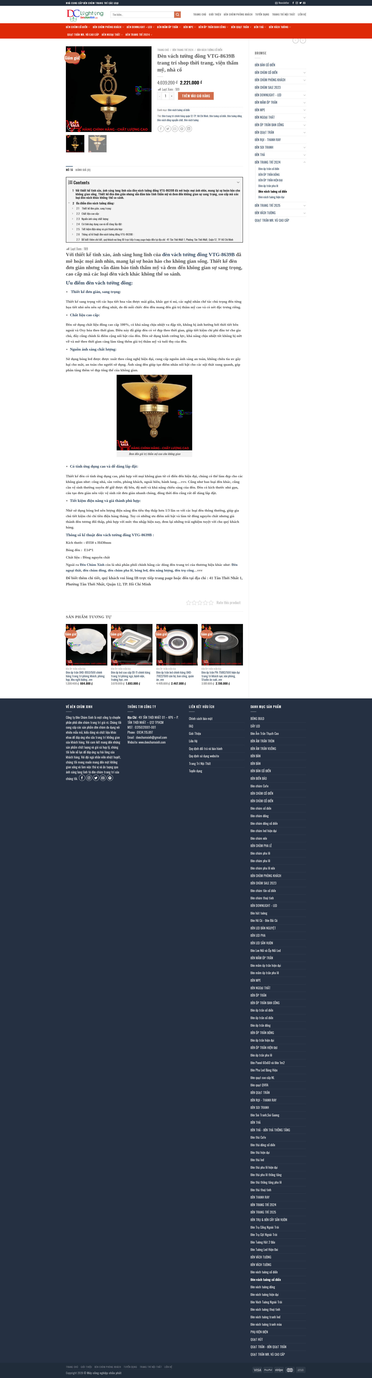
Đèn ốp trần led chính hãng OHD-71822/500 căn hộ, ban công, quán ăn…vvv (175, 676)
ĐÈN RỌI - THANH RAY (268, 139)
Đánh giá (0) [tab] (83, 170)
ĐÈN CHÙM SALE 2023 (268, 87)
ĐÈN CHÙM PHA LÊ (261, 845)
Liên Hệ (302, 14)
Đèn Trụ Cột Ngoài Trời (264, 1234)
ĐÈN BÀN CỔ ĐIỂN (265, 65)
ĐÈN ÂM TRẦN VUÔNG (263, 748)
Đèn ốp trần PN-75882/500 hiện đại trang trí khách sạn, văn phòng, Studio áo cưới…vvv (221, 676)
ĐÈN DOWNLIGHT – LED (139, 27)
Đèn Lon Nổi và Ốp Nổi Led (266, 950)
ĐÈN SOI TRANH (264, 147)
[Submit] (177, 14)
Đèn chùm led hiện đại (264, 830)
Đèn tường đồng (234, 116)
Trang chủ (163, 50)
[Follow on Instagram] (297, 3)
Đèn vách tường (191, 120)
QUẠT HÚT (257, 1339)
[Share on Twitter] (168, 129)
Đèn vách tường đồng (263, 1287)
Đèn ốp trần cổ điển (268, 169)
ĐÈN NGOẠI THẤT (111, 34)
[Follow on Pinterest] (110, 778)
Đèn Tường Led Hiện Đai (264, 1249)
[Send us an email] (304, 3)
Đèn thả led (257, 1159)
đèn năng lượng (161, 570)
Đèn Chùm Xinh (92, 565)
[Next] (144, 89)
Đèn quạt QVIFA (259, 1085)
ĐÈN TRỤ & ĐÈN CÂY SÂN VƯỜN (269, 1219)
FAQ (191, 726)
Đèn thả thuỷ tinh (261, 1190)
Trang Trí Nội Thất (283, 14)
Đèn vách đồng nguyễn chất (170, 120)
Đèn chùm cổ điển (261, 808)
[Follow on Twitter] (300, 3)
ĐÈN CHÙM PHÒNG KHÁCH (238, 14)
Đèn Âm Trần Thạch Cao (265, 733)
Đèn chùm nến (259, 838)
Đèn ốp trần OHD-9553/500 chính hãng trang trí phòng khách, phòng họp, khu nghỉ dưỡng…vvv (85, 676)
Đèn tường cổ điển (217, 116)
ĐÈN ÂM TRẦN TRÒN (262, 741)
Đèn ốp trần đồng (260, 1025)
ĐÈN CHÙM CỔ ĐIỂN (76, 27)
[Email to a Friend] (175, 129)
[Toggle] (304, 72)
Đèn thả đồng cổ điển (263, 1145)
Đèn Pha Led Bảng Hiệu (264, 1070)
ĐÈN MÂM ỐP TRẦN (167, 27)
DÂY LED (255, 726)
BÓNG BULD (257, 718)
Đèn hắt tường (259, 913)
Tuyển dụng (262, 14)
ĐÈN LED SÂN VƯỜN (262, 943)
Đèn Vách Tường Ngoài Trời (266, 1302)
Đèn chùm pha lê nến (263, 868)
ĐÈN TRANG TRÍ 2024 (138, 34)
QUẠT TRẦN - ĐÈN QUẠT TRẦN (268, 1346)
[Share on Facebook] (161, 129)
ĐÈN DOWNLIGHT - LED (268, 95)
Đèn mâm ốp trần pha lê (265, 972)
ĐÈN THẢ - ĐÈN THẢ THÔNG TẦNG (270, 1130)
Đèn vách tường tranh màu (266, 1324)
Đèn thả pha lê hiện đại (264, 1167)
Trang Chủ (199, 14)
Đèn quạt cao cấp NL (262, 1077)
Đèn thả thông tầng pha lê (266, 1182)
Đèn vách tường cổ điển (272, 191)
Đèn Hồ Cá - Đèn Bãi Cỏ (264, 920)
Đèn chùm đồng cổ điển (264, 823)
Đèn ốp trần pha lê (268, 186)
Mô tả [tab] (69, 170)
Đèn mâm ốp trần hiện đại (266, 965)
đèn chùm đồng (94, 570)
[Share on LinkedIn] (189, 129)
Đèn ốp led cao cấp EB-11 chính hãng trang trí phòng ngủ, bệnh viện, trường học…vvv (130, 676)
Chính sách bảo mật (201, 718)
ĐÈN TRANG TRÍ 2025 (267, 205)
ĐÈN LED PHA (258, 935)
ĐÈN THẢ (259, 27)
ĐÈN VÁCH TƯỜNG (278, 27)
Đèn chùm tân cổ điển (263, 890)
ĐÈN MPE (188, 27)
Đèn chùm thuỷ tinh (262, 898)
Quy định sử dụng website (204, 756)
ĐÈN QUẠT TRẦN (240, 27)
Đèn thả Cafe (258, 1137)
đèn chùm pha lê (120, 570)
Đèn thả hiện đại (260, 1152)
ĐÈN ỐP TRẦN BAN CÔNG (212, 27)
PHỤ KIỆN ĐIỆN (259, 1332)
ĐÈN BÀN (256, 756)
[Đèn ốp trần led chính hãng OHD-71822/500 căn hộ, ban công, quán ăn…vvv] (177, 644)
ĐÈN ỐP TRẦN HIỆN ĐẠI (270, 180)
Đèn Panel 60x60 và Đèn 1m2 (268, 1062)
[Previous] (72, 89)
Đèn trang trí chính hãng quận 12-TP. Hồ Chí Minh (185, 116)
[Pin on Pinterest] (182, 129)
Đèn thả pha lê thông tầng (266, 1174)
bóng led (141, 570)
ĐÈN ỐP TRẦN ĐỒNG (269, 174)
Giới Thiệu (215, 14)
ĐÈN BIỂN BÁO (259, 778)
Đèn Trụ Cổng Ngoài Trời (265, 1227)
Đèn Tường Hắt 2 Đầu (263, 1242)
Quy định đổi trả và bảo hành (205, 748)
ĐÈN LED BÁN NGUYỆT (263, 928)
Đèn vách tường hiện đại (271, 197)
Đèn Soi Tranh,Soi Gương (265, 1115)
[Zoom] (71, 127)
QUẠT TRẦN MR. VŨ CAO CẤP (83, 34)
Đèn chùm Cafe (259, 786)
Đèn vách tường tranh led (265, 1317)
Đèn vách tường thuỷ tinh (265, 1309)
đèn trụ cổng (184, 570)
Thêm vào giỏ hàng (196, 96)
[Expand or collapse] (238, 182)
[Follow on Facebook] (293, 3)
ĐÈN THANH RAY (260, 1197)
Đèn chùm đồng (260, 816)
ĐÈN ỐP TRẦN (258, 995)
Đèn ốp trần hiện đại (262, 1040)
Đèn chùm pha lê (260, 853)
